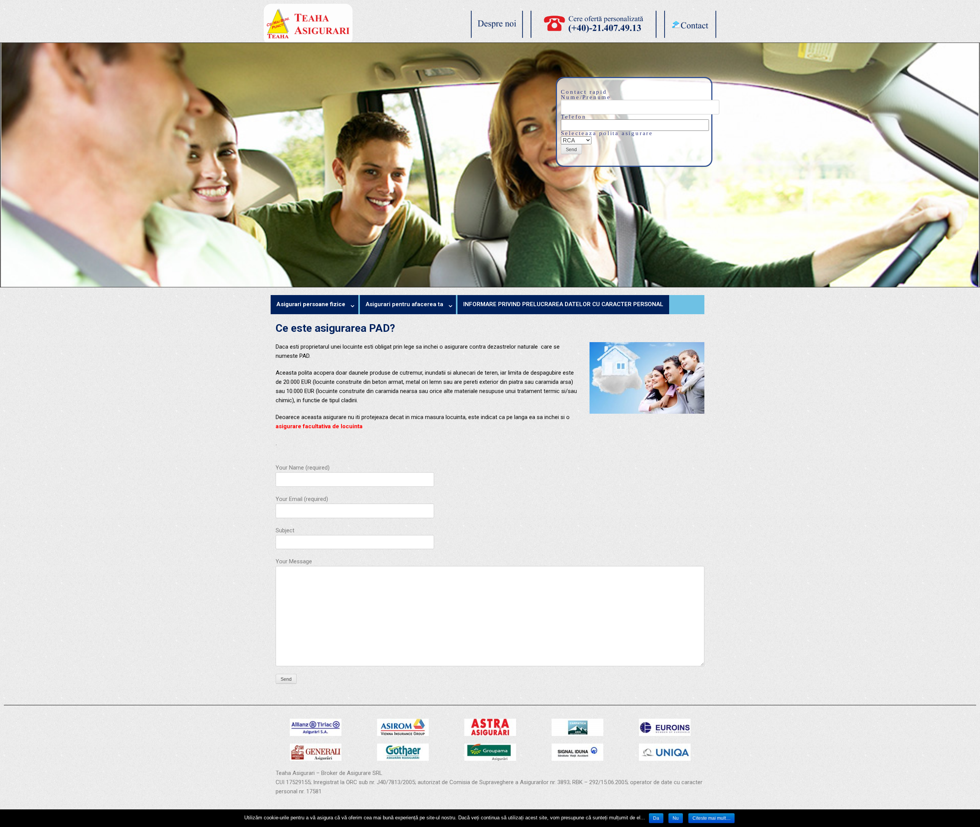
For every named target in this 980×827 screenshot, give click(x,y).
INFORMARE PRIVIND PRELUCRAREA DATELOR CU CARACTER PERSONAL (563, 304)
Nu (676, 818)
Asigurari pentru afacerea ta (404, 304)
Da (656, 818)
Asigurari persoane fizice (310, 304)
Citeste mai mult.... (711, 818)
